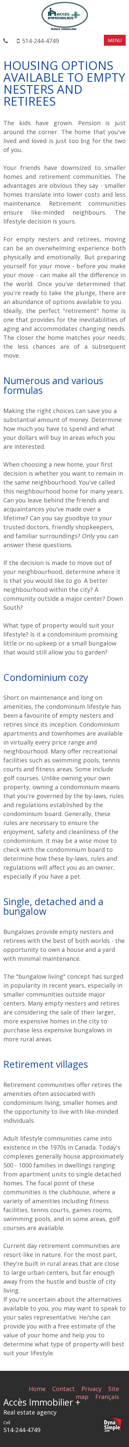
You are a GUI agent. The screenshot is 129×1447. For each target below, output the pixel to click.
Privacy (91, 1389)
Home (37, 1389)
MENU (115, 40)
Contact (63, 1389)
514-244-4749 (40, 41)
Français (107, 1397)
